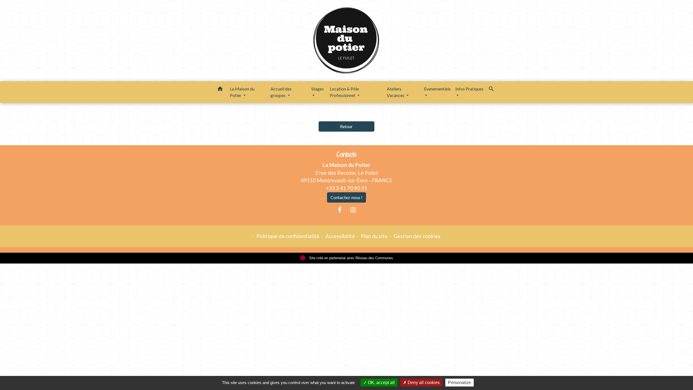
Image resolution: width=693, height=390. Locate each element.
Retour (346, 126)
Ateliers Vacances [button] (396, 92)
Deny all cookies (423, 382)
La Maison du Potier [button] (242, 92)
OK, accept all (381, 382)
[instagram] (353, 209)
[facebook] (339, 209)
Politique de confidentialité (287, 236)
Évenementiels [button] (437, 88)
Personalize (459, 382)
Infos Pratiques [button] (469, 88)
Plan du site (374, 236)
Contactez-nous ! (346, 197)
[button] (220, 89)
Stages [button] (317, 88)
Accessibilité (340, 236)
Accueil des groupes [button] (281, 92)
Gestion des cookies (417, 236)
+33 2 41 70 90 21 (346, 188)
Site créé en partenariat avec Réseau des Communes (350, 258)
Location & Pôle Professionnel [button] (344, 92)
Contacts (346, 154)
